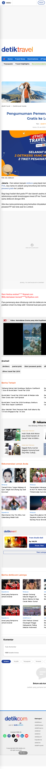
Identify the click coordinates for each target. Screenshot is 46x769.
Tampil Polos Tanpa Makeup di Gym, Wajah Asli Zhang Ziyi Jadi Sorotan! (14, 489)
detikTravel (6, 106)
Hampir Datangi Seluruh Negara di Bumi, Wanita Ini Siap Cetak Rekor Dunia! (31, 597)
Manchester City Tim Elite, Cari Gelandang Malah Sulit (13, 516)
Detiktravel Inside (19, 106)
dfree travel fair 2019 (11, 371)
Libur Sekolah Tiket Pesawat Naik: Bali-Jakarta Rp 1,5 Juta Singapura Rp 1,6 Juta (21, 411)
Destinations (32, 59)
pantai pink (17, 366)
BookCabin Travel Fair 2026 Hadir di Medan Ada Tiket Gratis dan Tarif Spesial (20, 396)
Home (10, 59)
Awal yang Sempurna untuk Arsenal (10, 595)
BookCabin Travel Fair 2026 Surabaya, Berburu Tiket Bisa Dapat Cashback (20, 403)
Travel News (20, 59)
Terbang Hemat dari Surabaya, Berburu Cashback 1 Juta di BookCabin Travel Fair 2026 (21, 389)
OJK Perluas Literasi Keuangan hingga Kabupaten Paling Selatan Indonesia (30, 624)
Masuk (41, 2)
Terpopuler (8, 64)
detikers (29, 183)
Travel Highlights (22, 64)
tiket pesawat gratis (32, 366)
